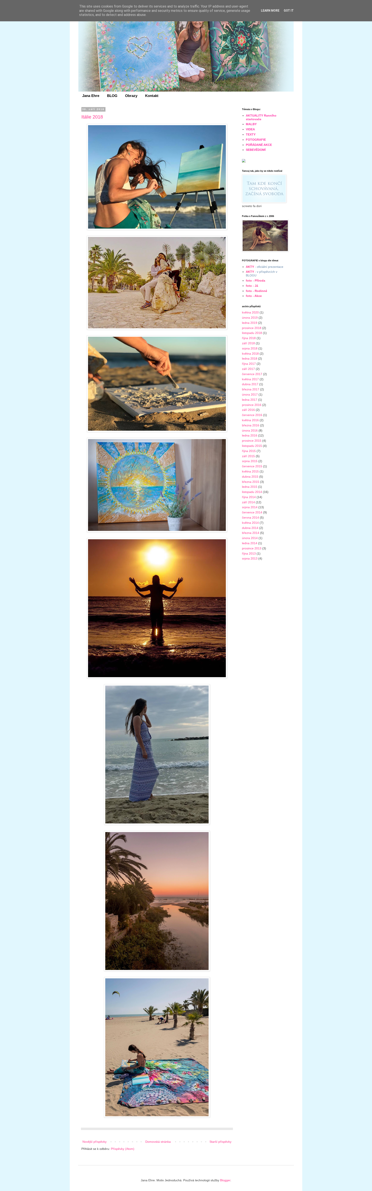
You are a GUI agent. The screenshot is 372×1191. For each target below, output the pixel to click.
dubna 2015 (250, 476)
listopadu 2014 (252, 492)
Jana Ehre (90, 96)
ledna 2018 (249, 358)
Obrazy (131, 96)
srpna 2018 (249, 348)
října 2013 (249, 553)
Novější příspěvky (94, 1141)
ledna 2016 (249, 435)
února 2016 (250, 430)
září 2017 (248, 369)
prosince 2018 (251, 328)
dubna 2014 (250, 528)
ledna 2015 (249, 486)
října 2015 (249, 451)
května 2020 (250, 312)
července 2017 (252, 374)
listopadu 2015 (252, 445)
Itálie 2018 (92, 117)
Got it (289, 10)
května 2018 (250, 353)
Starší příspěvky (220, 1141)
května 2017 (250, 379)
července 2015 (252, 466)
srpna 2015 (249, 461)
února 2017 (250, 394)
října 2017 (249, 363)
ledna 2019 (249, 322)
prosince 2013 (251, 548)
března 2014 (250, 533)
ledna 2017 (249, 399)
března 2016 (250, 425)
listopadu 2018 (252, 333)
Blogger (225, 1180)
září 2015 (248, 456)
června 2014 (250, 517)
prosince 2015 (251, 440)
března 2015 (250, 481)
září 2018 (248, 343)
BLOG (112, 96)
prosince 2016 (251, 405)
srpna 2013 (249, 558)
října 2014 (249, 497)
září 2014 (248, 502)
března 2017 (250, 389)
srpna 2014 (249, 507)
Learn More (270, 10)
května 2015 (250, 471)
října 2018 (249, 338)
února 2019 (250, 317)
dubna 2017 (250, 384)
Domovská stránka (158, 1141)
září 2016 (248, 410)
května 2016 (250, 420)
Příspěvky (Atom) (122, 1148)
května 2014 (250, 522)
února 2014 (250, 538)
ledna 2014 (249, 543)
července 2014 (252, 512)
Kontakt (151, 96)
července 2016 (252, 415)
